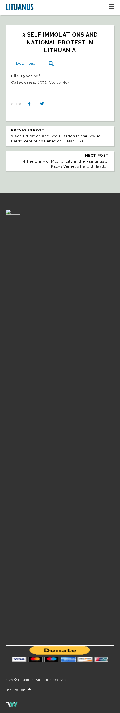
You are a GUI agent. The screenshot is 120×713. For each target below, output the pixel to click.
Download (26, 63)
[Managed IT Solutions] (12, 705)
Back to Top (15, 690)
